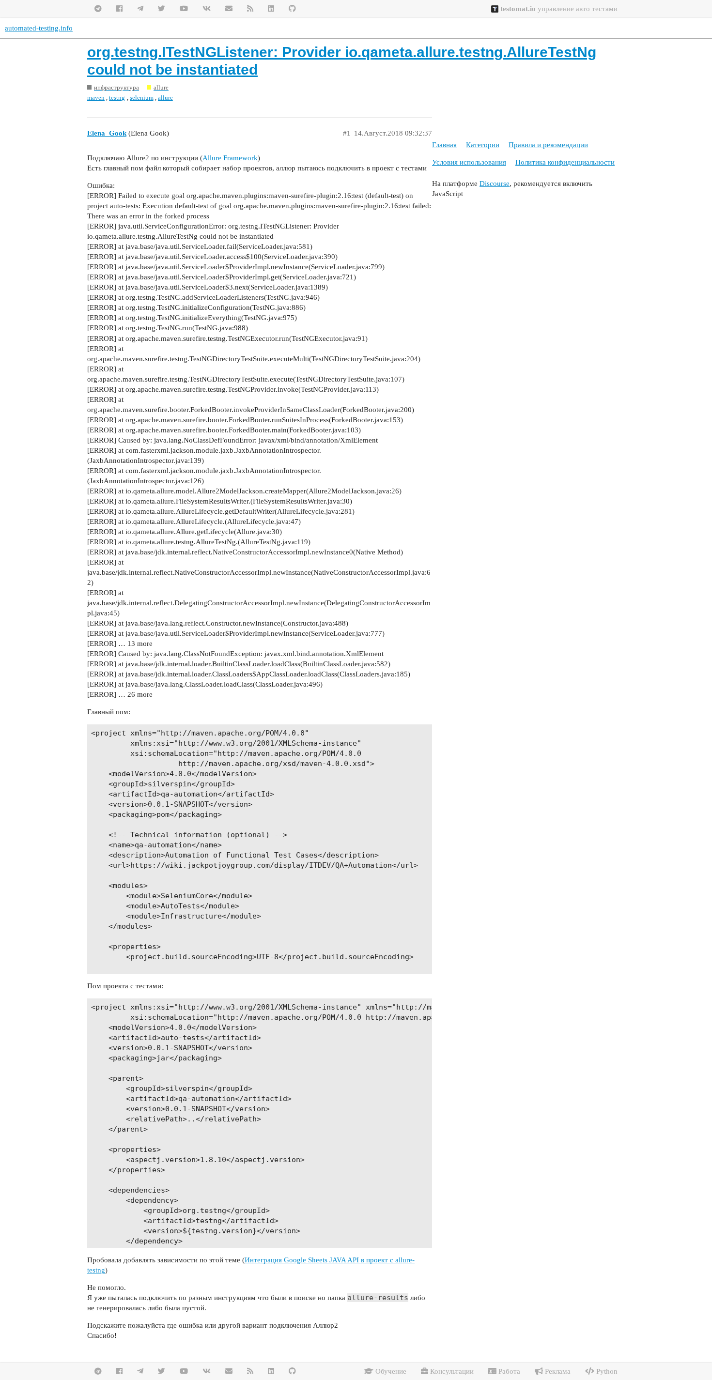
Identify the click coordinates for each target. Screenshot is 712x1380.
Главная (444, 145)
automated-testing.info (39, 28)
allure (165, 97)
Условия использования (469, 162)
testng (117, 97)
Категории (482, 145)
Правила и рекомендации (548, 145)
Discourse (495, 183)
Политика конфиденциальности (565, 162)
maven (96, 97)
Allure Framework (230, 158)
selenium (142, 97)
